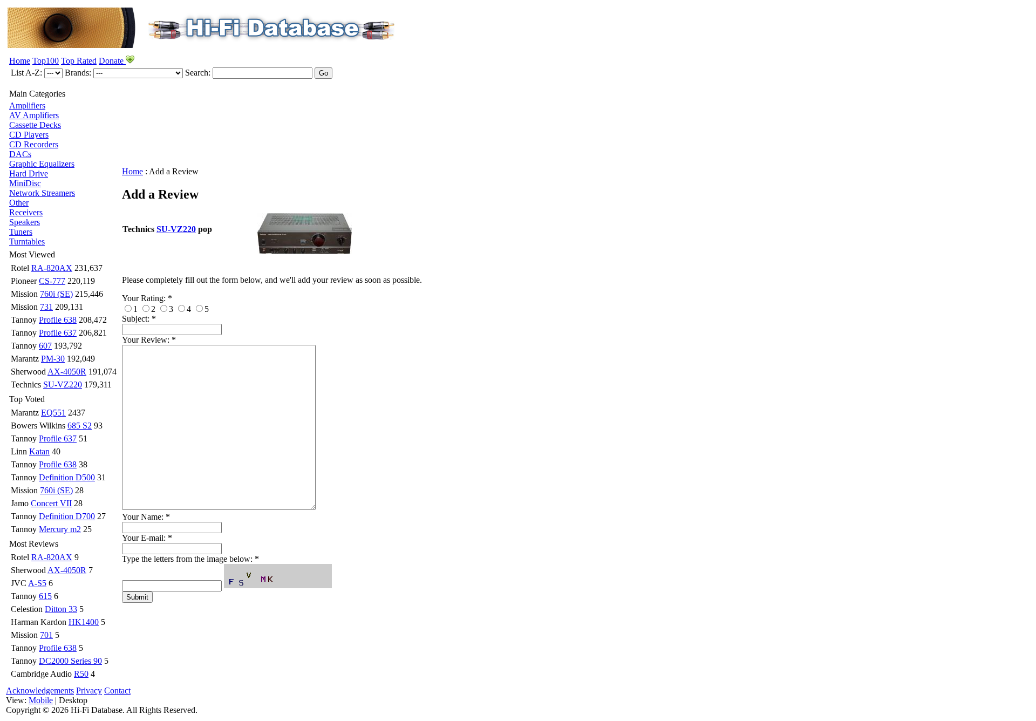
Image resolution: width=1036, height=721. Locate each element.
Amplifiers (27, 105)
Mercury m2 (60, 529)
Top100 (45, 60)
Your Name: (146, 516)
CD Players (29, 134)
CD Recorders (33, 144)
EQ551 (53, 412)
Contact (117, 690)
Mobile (41, 700)
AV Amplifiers (34, 115)
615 (45, 596)
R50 (81, 673)
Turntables (27, 241)
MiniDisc (25, 183)
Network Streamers (42, 193)
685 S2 (79, 425)
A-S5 (37, 583)
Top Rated (79, 60)
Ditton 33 (61, 609)
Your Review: (149, 339)
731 (46, 306)
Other (19, 202)
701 (46, 635)
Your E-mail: (147, 537)
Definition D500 (67, 477)
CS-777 (52, 280)
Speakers (24, 222)
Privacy (89, 690)
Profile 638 (58, 319)
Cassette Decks (35, 125)
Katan (39, 451)
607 (45, 345)
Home (19, 60)
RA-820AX (51, 268)
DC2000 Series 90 (70, 660)
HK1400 (84, 622)
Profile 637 (58, 332)
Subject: (139, 318)
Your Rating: (147, 298)
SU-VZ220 (62, 384)
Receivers (26, 212)
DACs (20, 154)
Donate (112, 60)
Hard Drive (28, 173)
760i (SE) (56, 293)
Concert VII (51, 503)
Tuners (20, 231)
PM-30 (53, 358)
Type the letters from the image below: (190, 558)
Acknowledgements (40, 690)
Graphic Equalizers (41, 163)
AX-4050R (66, 371)
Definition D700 (67, 516)
